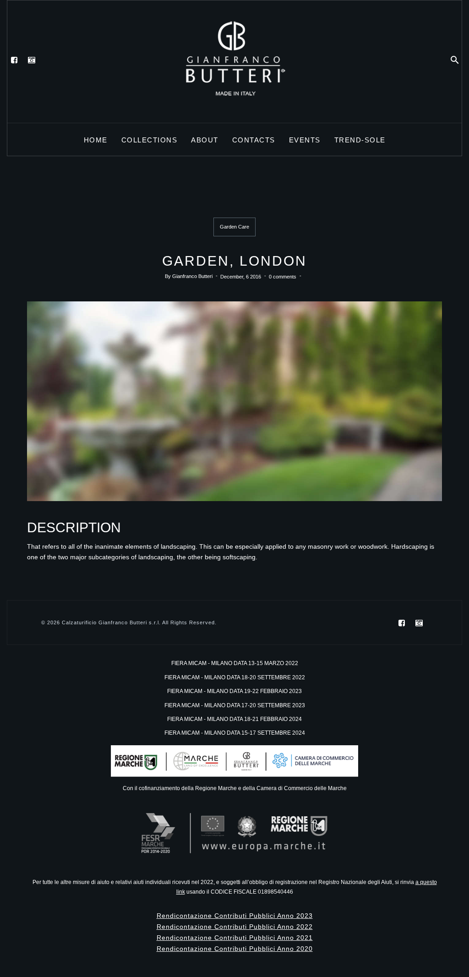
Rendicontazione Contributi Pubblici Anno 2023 (235, 915)
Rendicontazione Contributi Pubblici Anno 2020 (235, 948)
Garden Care (234, 226)
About (204, 140)
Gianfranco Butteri (192, 276)
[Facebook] (14, 60)
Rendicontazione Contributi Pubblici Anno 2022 (235, 926)
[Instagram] (31, 60)
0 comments (282, 276)
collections (149, 140)
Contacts (253, 140)
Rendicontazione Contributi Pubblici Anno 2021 (235, 937)
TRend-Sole (360, 140)
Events (305, 140)
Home (96, 140)
